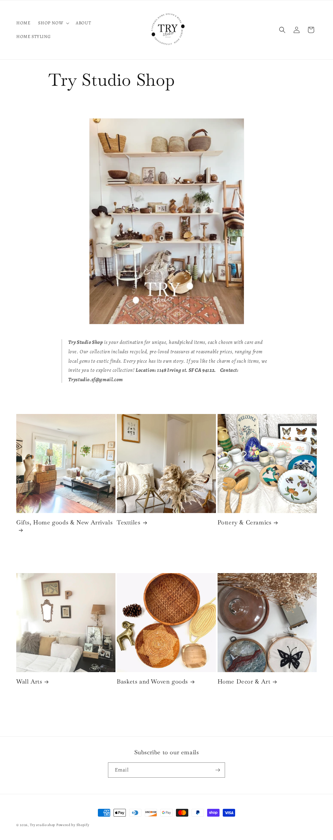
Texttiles (128, 522)
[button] (53, 23)
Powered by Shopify (72, 824)
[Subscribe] (217, 770)
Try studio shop (43, 824)
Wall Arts (29, 681)
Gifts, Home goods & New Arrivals (64, 522)
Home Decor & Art (244, 681)
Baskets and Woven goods (152, 681)
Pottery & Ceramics (245, 522)
